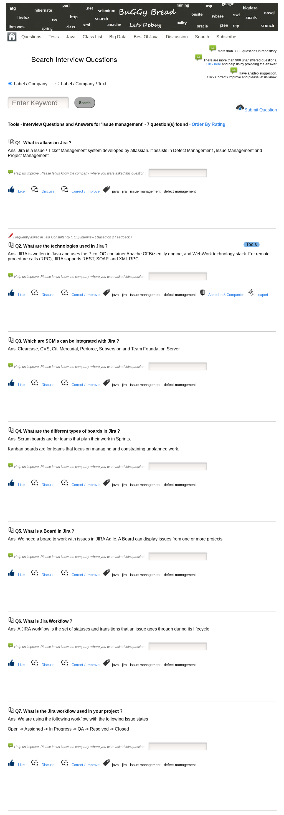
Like (21, 191)
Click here (213, 64)
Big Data (117, 36)
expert (263, 295)
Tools (251, 244)
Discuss (48, 191)
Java (70, 36)
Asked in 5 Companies (226, 295)
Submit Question (260, 110)
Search (202, 36)
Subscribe (226, 36)
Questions (31, 36)
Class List (92, 36)
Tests (54, 36)
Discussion (177, 36)
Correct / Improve (86, 191)
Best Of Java (146, 36)
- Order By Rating (206, 124)
